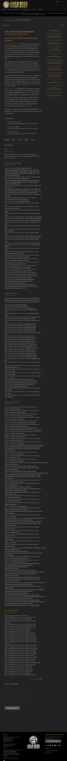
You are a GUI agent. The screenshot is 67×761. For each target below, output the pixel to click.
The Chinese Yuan (11, 88)
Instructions (25, 9)
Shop (9, 9)
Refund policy (54, 750)
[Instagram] (50, 745)
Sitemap (4, 747)
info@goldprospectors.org (8, 738)
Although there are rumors (12, 44)
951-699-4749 (13, 744)
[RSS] (59, 745)
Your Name (7, 687)
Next (61, 25)
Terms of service (48, 752)
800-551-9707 (10, 745)
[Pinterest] (52, 745)
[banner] (15, 4)
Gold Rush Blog (9, 20)
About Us (16, 9)
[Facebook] (46, 745)
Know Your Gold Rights (13, 127)
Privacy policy (48, 750)
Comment (7, 698)
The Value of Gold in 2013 (14, 122)
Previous (7, 25)
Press (34, 9)
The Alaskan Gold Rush (13, 131)
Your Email (7, 692)
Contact (40, 9)
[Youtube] (55, 745)
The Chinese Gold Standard (19, 31)
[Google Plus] (57, 745)
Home (4, 9)
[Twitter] (48, 745)
